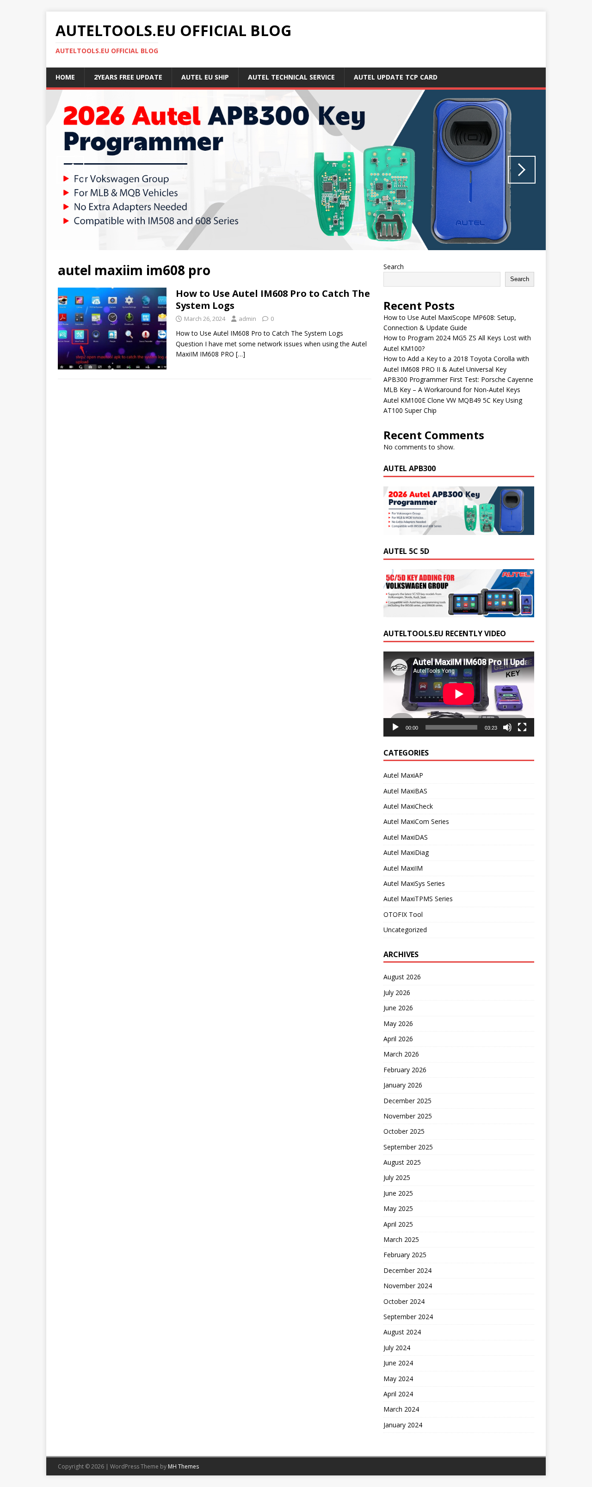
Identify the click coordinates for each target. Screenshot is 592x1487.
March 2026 (401, 1054)
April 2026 (398, 1038)
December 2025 (407, 1100)
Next (522, 170)
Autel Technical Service (291, 77)
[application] (458, 693)
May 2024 (398, 1378)
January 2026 (402, 1085)
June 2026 (398, 1007)
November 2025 (407, 1116)
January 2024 (402, 1424)
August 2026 (402, 976)
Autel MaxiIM (403, 868)
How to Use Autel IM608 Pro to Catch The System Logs (273, 299)
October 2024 (404, 1301)
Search (393, 266)
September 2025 (408, 1147)
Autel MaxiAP (403, 775)
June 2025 (398, 1193)
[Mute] (507, 727)
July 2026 (396, 992)
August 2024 (402, 1331)
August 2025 (402, 1162)
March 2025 (401, 1239)
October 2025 (404, 1131)
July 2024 (396, 1347)
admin (247, 318)
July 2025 (396, 1177)
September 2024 (408, 1316)
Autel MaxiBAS (405, 791)
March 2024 (401, 1409)
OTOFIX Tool (403, 914)
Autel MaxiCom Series (416, 821)
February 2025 (404, 1254)
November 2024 (407, 1285)
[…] (240, 354)
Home (65, 77)
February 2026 (404, 1069)
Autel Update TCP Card (396, 77)
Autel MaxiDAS (405, 837)
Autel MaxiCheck (408, 806)
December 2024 (407, 1270)
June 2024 (398, 1362)
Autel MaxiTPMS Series (418, 898)
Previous (70, 170)
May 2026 (398, 1023)
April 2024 (398, 1393)
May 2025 (398, 1208)
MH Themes (183, 1466)
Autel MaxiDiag (406, 852)
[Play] (395, 727)
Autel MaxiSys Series (414, 883)
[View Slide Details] (296, 170)
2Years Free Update (128, 77)
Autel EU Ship (205, 77)
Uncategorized (405, 929)
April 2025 (398, 1224)
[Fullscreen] (522, 727)
